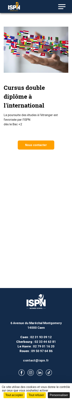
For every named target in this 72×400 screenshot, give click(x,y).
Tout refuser (36, 395)
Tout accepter (14, 395)
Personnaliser (59, 395)
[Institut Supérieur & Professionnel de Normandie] (18, 6)
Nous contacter (36, 145)
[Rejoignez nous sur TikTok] (49, 372)
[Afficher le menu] (60, 6)
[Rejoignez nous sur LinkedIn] (40, 372)
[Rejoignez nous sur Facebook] (21, 372)
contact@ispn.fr (36, 360)
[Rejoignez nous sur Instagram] (31, 372)
